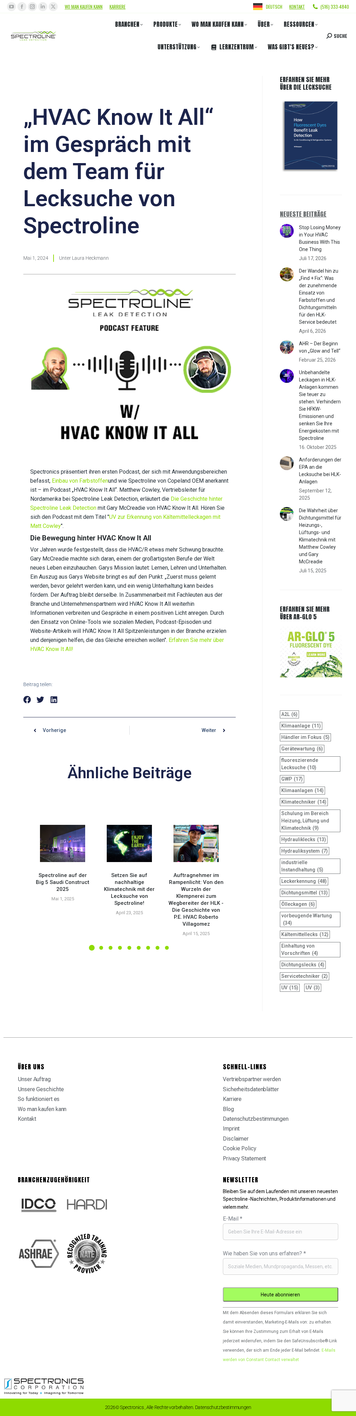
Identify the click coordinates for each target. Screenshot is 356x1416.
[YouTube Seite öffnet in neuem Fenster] (11, 6)
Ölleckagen (298, 904)
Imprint (231, 1128)
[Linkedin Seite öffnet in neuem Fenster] (42, 6)
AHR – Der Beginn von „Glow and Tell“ (319, 347)
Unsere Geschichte (41, 1089)
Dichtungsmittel (304, 892)
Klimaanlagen (302, 790)
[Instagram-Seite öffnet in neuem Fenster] (32, 6)
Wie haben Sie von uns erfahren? (264, 1253)
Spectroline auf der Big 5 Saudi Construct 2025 (62, 882)
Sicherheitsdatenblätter (251, 1089)
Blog (228, 1109)
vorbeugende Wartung (306, 919)
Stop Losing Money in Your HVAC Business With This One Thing (320, 238)
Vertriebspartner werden (252, 1079)
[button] (27, 700)
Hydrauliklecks (303, 839)
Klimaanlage (301, 726)
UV (289, 987)
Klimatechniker (303, 802)
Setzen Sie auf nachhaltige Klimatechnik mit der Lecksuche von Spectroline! (129, 889)
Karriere (118, 6)
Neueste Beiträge (303, 214)
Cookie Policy (239, 1148)
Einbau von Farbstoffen (80, 480)
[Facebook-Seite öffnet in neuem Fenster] (21, 6)
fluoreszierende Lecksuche (299, 763)
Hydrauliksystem (304, 851)
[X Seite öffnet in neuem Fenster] (53, 6)
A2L (289, 714)
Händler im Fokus (305, 737)
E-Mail (232, 1218)
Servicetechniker (304, 976)
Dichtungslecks (302, 964)
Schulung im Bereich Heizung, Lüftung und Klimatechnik (305, 821)
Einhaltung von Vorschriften (299, 949)
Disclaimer (236, 1138)
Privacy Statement (244, 1158)
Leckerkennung (304, 881)
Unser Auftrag (34, 1079)
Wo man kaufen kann (84, 6)
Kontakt (297, 6)
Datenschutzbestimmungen (256, 1119)
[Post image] (62, 843)
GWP (292, 779)
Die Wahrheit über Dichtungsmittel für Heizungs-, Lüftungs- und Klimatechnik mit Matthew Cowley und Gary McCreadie (320, 536)
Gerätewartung (302, 748)
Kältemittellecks (305, 934)
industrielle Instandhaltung (302, 866)
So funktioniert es (38, 1099)
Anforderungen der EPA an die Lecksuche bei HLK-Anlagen (320, 470)
